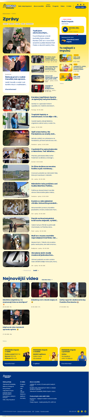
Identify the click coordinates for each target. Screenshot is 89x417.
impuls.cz (67, 356)
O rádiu (22, 382)
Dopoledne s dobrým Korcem (9, 396)
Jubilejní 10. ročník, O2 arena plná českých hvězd (42, 385)
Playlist (71, 31)
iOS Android (37, 358)
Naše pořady (7, 382)
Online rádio (80, 7)
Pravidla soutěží (44, 411)
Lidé (21, 388)
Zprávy (48, 6)
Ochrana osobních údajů (24, 411)
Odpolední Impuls (8, 390)
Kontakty (23, 398)
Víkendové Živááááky (9, 384)
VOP (33, 411)
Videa (62, 6)
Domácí (5, 24)
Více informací (10, 89)
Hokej (23, 24)
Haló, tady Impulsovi (25, 6)
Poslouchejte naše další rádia (39, 396)
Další (35, 270)
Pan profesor (7, 388)
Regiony (12, 24)
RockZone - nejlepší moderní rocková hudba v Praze (43, 399)
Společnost (29, 24)
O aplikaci (36, 364)
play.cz (70, 358)
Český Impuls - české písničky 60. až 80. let (43, 402)
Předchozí (27, 270)
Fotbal (18, 24)
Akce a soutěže (39, 6)
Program (55, 6)
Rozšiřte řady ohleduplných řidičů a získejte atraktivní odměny (43, 388)
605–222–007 (72, 411)
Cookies (37, 411)
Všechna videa (46, 279)
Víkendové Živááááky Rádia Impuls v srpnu (42, 391)
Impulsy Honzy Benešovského (7, 393)
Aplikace (22, 396)
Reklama (22, 394)
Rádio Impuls (6, 13)
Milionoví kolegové (8, 386)
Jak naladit (22, 391)
